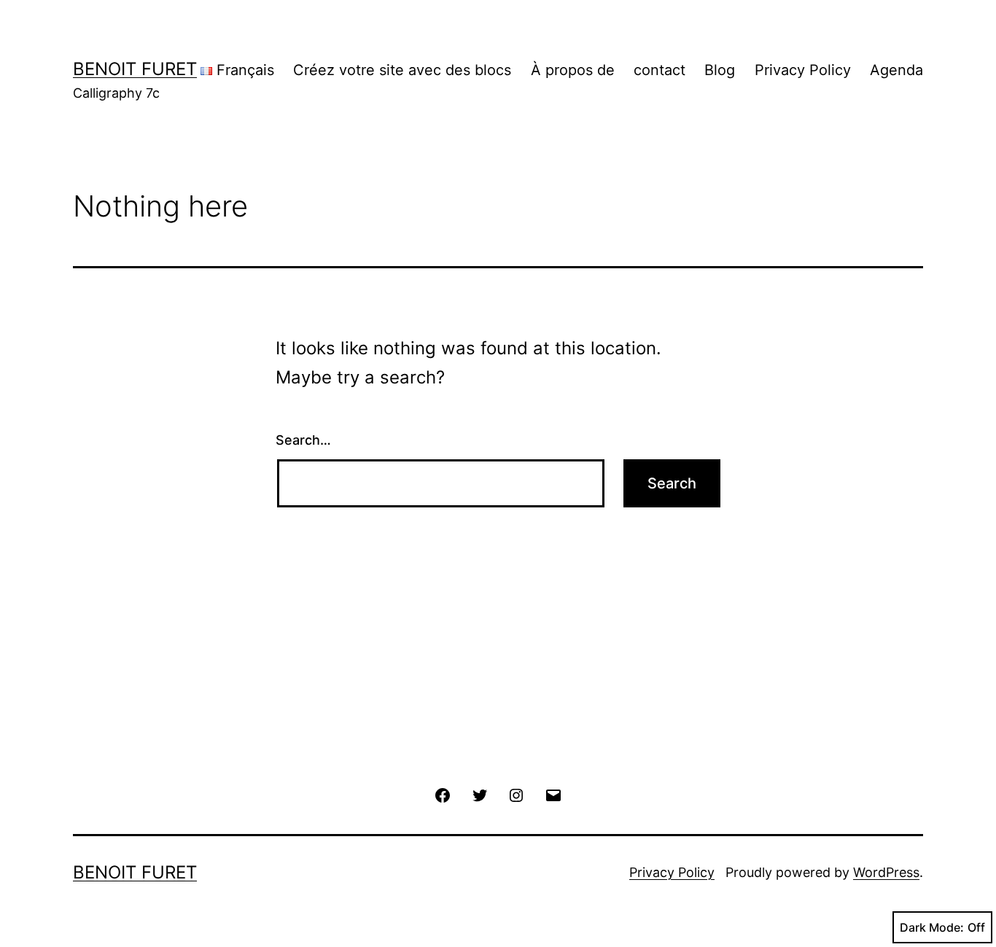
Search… (303, 440)
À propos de (573, 70)
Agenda (896, 70)
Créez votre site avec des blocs (402, 70)
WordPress (886, 872)
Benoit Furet (135, 68)
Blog (719, 70)
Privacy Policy (803, 70)
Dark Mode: (932, 927)
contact (659, 70)
